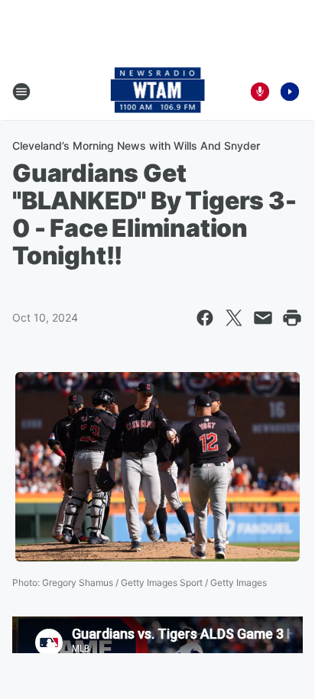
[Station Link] (158, 91)
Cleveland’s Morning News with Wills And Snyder (136, 145)
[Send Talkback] (260, 92)
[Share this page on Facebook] (205, 317)
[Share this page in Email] (263, 317)
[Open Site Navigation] (21, 92)
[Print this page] (292, 317)
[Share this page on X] (234, 317)
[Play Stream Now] (290, 92)
